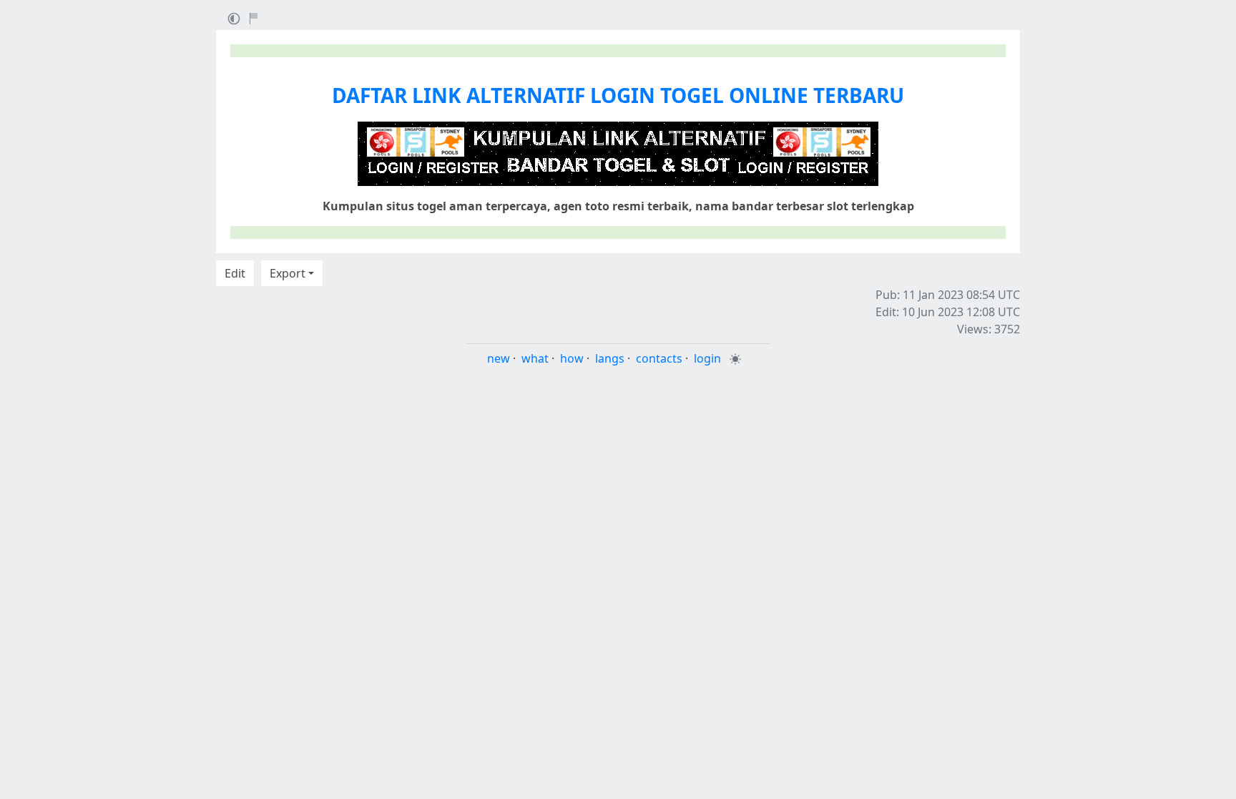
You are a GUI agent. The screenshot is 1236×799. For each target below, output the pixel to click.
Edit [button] (235, 273)
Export (287, 273)
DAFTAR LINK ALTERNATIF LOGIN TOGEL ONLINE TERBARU (618, 95)
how (572, 358)
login (707, 358)
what (535, 358)
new (498, 358)
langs (609, 358)
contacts (659, 358)
